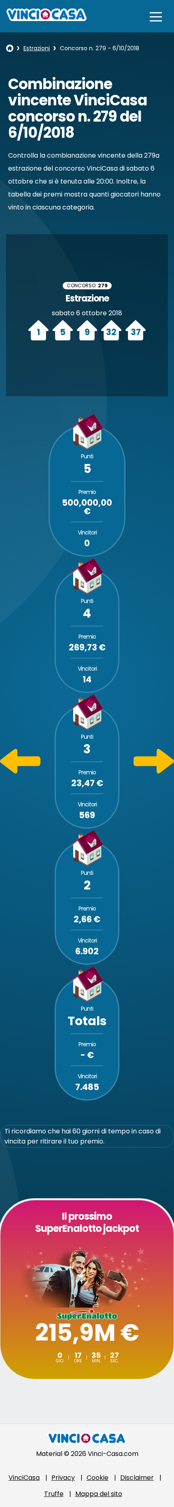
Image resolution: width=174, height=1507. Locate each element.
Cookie (97, 1477)
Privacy (63, 1477)
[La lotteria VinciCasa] (9, 48)
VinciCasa (24, 1477)
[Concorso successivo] (154, 771)
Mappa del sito (98, 1493)
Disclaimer (137, 1477)
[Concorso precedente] (20, 771)
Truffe (54, 1493)
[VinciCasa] (46, 19)
